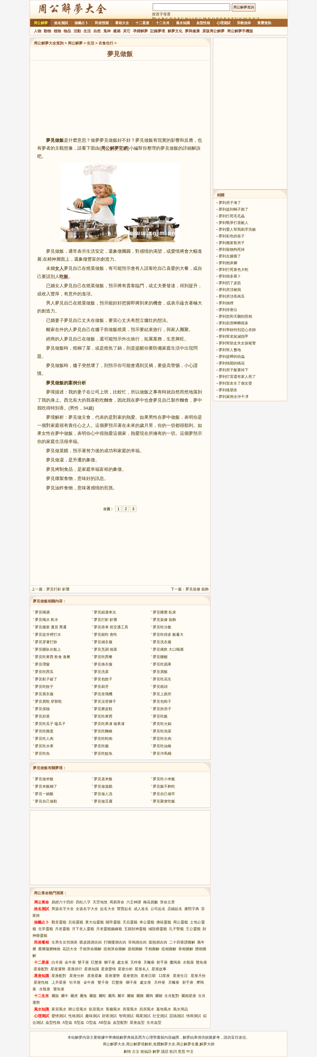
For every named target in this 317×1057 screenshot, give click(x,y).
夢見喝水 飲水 (46, 619)
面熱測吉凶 (158, 942)
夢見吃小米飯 (164, 779)
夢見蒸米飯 (103, 779)
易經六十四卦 (63, 902)
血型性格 (203, 23)
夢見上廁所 (162, 694)
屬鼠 (55, 996)
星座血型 (137, 1022)
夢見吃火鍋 (162, 724)
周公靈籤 (180, 922)
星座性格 (41, 982)
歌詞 (173, 1051)
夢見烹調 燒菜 (105, 649)
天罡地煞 (100, 902)
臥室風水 (96, 1009)
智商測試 (126, 1016)
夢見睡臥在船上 (48, 649)
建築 (117, 31)
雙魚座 (201, 962)
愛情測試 (59, 1016)
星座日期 (148, 976)
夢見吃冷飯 (162, 627)
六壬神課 (133, 902)
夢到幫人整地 (230, 350)
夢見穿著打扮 (46, 642)
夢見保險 (42, 709)
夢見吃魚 (42, 753)
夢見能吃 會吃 (105, 634)
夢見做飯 (40, 601)
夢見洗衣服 (162, 642)
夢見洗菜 (101, 671)
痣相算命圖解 (115, 949)
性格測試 (75, 1016)
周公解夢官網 (72, 9)
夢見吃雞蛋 (44, 731)
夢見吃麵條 (103, 731)
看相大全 (122, 23)
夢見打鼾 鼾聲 (58, 589)
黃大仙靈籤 (94, 922)
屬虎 (74, 996)
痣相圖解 (168, 949)
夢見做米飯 (44, 779)
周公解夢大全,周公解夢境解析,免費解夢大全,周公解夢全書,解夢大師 (158, 1044)
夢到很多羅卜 (230, 276)
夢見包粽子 (162, 701)
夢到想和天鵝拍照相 (235, 316)
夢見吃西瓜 (44, 671)
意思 (181, 1051)
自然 (97, 31)
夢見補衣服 (103, 642)
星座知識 (91, 969)
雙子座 (83, 962)
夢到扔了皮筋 (230, 283)
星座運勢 (58, 969)
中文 (190, 1051)
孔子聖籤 (176, 929)
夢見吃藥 (101, 746)
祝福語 (146, 1051)
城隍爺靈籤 (157, 929)
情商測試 (193, 1016)
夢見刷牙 (101, 686)
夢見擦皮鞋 (103, 709)
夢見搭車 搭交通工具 (111, 627)
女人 (59, 268)
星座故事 (159, 969)
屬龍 (93, 996)
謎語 (164, 1051)
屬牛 (64, 996)
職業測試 (143, 1016)
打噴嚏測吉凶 (115, 942)
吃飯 (63, 276)
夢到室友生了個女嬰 (235, 383)
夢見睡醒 (160, 657)
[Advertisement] (120, 95)
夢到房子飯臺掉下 (233, 370)
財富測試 (109, 1016)
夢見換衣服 (103, 664)
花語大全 (69, 949)
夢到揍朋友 (228, 390)
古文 (135, 1051)
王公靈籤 (193, 929)
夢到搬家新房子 (232, 243)
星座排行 (74, 969)
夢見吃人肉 (44, 738)
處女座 (122, 962)
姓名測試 (61, 23)
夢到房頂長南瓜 (232, 296)
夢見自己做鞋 (46, 801)
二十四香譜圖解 (182, 942)
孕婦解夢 (140, 31)
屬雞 (140, 996)
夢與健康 (192, 31)
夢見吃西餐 (103, 657)
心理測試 (224, 23)
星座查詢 (130, 976)
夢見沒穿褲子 (105, 701)
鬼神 (107, 31)
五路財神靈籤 (135, 929)
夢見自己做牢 (164, 794)
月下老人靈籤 (83, 929)
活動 (77, 31)
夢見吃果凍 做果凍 (109, 724)
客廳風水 (113, 1009)
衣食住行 (106, 43)
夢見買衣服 (44, 694)
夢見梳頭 (160, 686)
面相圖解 (135, 949)
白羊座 (57, 962)
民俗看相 (41, 942)
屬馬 (111, 996)
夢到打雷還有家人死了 (237, 376)
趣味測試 (92, 1016)
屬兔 (83, 996)
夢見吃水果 (44, 746)
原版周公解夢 (213, 31)
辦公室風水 (77, 1009)
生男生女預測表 (65, 942)
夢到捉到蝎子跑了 (233, 209)
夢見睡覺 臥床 (164, 612)
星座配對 (41, 969)
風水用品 (180, 1009)
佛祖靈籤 (163, 922)
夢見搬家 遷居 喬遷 (51, 627)
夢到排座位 (228, 309)
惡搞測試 (176, 1016)
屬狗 (149, 996)
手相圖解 (152, 949)
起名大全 (107, 909)
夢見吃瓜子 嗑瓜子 (50, 724)
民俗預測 (102, 23)
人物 (37, 31)
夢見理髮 (42, 664)
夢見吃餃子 (44, 686)
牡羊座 (74, 982)
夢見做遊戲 (103, 786)
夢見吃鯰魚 (103, 753)
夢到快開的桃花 (232, 363)
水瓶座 (188, 962)
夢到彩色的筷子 (232, 236)
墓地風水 (163, 1009)
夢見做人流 (103, 794)
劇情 (127, 1051)
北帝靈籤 (45, 929)
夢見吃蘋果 (162, 664)
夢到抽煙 (226, 303)
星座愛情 (108, 969)
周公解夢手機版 (240, 31)
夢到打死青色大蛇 (233, 269)
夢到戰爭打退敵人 (233, 223)
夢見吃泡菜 (162, 731)
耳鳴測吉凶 (137, 942)
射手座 (162, 962)
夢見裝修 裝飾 (197, 589)
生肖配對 (171, 996)
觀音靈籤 (59, 922)
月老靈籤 (62, 929)
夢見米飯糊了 (46, 786)
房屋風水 (130, 1009)
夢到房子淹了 (230, 202)
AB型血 (105, 1022)
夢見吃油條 (162, 746)
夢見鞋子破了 (46, 679)
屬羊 (121, 996)
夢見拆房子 (162, 709)
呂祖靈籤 (75, 922)
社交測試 (160, 1016)
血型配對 (120, 1022)
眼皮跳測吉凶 (90, 942)
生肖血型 (154, 1022)
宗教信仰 (244, 23)
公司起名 (158, 909)
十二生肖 (163, 23)
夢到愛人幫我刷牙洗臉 (237, 229)
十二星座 (142, 23)
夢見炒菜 (42, 716)
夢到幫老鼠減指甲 (233, 336)
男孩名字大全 (63, 909)
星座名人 (142, 969)
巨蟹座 (96, 962)
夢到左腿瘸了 (230, 256)
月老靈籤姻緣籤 (109, 929)
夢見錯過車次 (105, 612)
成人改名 (141, 909)
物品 (67, 31)
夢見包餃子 (103, 679)
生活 (87, 31)
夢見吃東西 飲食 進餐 (52, 657)
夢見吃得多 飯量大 (168, 634)
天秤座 (135, 962)
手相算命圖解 (90, 949)
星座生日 (180, 976)
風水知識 (183, 23)
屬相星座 (188, 996)
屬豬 (158, 996)
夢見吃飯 (160, 716)
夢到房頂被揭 (230, 289)
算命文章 (167, 902)
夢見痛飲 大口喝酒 (168, 649)
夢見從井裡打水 (48, 634)
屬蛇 (102, 996)
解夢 (156, 1051)
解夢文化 (175, 31)
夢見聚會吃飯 (164, 801)
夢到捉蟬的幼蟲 (232, 356)
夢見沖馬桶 (162, 753)
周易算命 (116, 902)
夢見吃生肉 (162, 738)
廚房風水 (146, 1009)
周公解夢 (41, 23)
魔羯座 (175, 962)
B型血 (79, 1022)
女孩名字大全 (87, 909)
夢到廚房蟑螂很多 (233, 323)
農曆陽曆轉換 (49, 949)
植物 (57, 31)
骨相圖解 (185, 949)
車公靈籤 (146, 922)
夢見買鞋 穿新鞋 (48, 701)
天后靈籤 (130, 922)
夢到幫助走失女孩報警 (237, 343)
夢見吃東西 (103, 716)
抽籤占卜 (81, 23)
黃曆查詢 (264, 23)
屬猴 (130, 996)
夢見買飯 (160, 671)
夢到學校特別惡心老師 (237, 330)
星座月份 (198, 976)
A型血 (67, 1022)
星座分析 (125, 969)
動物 (47, 31)
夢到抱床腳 (228, 263)
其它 (127, 31)
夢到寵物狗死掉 (232, 249)
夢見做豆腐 (103, 801)
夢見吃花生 (162, 679)
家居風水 (59, 1009)
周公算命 (41, 902)
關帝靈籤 (113, 922)
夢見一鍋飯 (44, 794)
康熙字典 (191, 909)
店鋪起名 (174, 909)
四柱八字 (83, 902)
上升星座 (59, 982)
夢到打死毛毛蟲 (232, 216)
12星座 (164, 976)
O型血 (91, 1022)
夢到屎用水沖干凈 (233, 396)
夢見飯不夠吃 (164, 786)
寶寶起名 (124, 909)
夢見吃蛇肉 (103, 738)
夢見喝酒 (42, 612)
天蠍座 (149, 962)
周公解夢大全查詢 (49, 43)
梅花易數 (150, 902)
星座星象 (94, 976)
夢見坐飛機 (103, 694)
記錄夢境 (157, 31)
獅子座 (109, 962)
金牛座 (70, 962)
